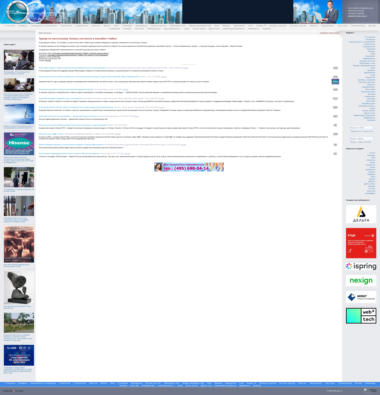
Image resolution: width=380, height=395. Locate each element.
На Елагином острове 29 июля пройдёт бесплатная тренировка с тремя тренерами (72, 125)
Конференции (115, 29)
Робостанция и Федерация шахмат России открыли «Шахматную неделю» (69, 153)
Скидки (186, 29)
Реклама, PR (261, 26)
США (373, 158)
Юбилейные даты (153, 29)
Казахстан (371, 191)
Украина (372, 179)
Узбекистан (370, 160)
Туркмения (371, 155)
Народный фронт (327, 26)
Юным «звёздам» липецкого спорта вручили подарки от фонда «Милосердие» (71, 145)
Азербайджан (370, 193)
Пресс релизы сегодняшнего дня (360, 8)
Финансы (107, 26)
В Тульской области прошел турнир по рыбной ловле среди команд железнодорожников (76, 107)
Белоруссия (370, 165)
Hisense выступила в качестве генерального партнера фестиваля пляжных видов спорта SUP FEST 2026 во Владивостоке (18, 159)
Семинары (127, 29)
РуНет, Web (139, 29)
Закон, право (342, 26)
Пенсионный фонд (358, 26)
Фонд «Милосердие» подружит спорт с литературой (60, 98)
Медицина (226, 26)
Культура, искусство (158, 26)
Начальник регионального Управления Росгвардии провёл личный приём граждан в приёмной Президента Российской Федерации (18, 96)
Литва (372, 177)
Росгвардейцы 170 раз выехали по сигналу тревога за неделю (17, 73)
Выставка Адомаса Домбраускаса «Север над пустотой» (17, 265)
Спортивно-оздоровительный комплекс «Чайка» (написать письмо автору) (80, 53)
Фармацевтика (239, 26)
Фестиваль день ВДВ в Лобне (51, 134)
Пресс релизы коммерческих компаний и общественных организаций (35, 13)
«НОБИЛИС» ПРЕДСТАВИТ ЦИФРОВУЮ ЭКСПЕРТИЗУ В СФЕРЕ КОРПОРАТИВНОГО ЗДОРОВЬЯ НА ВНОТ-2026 (18, 370)
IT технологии (9, 26)
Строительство (66, 26)
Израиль (372, 172)
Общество (314, 26)
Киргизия (371, 186)
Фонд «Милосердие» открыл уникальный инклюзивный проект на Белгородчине (72, 68)
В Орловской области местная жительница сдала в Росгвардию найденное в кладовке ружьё (16, 219)
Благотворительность (172, 29)
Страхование (127, 26)
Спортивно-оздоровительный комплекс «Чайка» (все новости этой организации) (77, 55)
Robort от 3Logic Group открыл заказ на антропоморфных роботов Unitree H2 (18, 127)
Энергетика (95, 26)
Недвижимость (253, 29)
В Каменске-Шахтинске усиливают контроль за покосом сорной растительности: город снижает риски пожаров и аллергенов (18, 337)
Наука (216, 26)
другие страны (369, 184)
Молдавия (371, 174)
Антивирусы (22, 26)
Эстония (372, 188)
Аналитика (267, 29)
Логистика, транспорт (298, 26)
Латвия (372, 162)
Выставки (372, 26)
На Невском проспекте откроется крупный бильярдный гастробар (66, 89)
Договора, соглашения (278, 26)
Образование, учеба (177, 26)
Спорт (250, 26)
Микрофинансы (141, 26)
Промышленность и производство (44, 26)
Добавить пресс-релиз (329, 33)
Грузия (372, 167)
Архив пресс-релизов (356, 11)
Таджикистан (370, 169)
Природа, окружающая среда (200, 26)
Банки (116, 26)
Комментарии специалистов (233, 29)
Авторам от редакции (356, 13)
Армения (371, 181)
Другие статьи (214, 29)
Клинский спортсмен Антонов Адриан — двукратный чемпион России (68, 116)
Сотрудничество (81, 26)
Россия (48, 60)
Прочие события (199, 29)
